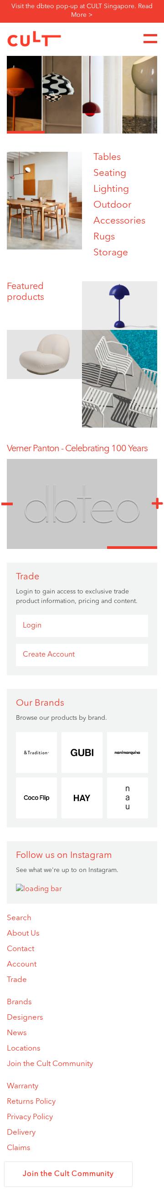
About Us (23, 933)
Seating (109, 173)
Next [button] (157, 504)
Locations (24, 1048)
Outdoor (112, 205)
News (17, 1033)
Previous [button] (7, 504)
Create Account (49, 654)
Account (21, 964)
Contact (20, 949)
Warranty (22, 1086)
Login (32, 625)
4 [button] (139, 132)
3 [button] (101, 132)
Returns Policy (31, 1102)
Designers (25, 1018)
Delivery (21, 1132)
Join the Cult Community (50, 1064)
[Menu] (150, 38)
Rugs (104, 237)
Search (19, 918)
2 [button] (63, 132)
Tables (107, 157)
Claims (19, 1148)
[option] (82, 88)
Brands (19, 1002)
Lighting (111, 189)
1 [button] (26, 132)
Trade (17, 980)
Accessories (119, 221)
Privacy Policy (30, 1117)
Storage (110, 253)
